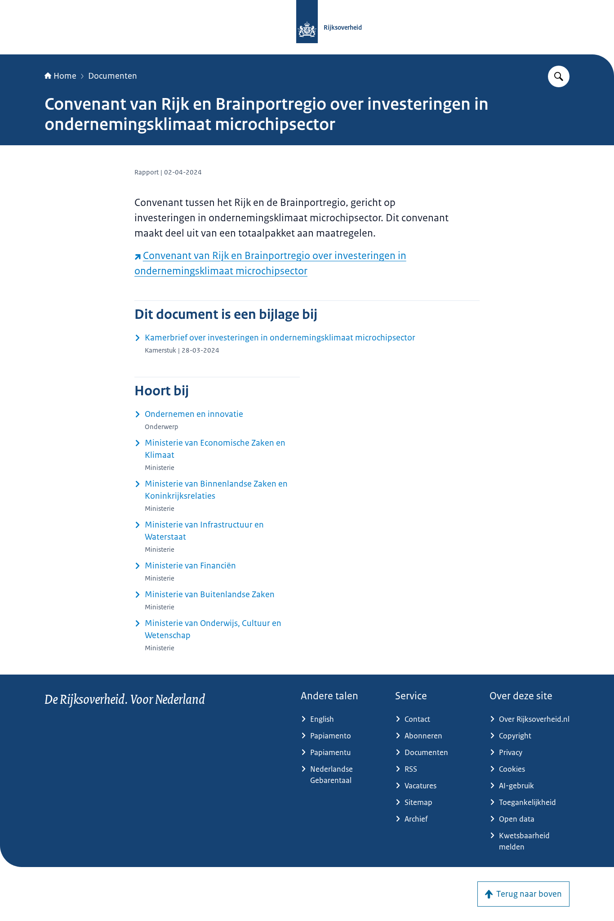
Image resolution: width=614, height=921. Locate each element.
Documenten (112, 76)
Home (64, 76)
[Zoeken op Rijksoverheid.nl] (559, 76)
